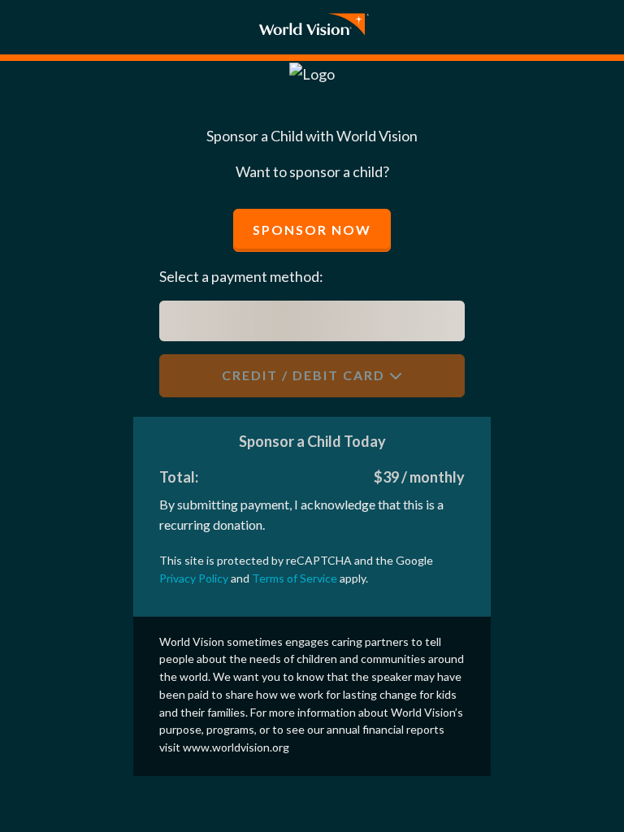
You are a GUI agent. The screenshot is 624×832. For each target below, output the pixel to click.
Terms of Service (294, 578)
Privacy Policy (193, 578)
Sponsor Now (312, 229)
